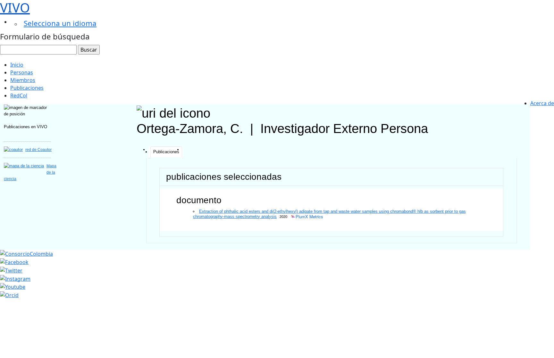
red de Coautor (38, 149)
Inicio (16, 64)
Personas (21, 72)
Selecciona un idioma (60, 23)
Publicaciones (27, 87)
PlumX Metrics (309, 217)
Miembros (22, 80)
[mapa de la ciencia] (24, 165)
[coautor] (13, 149)
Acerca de (542, 103)
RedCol (18, 95)
